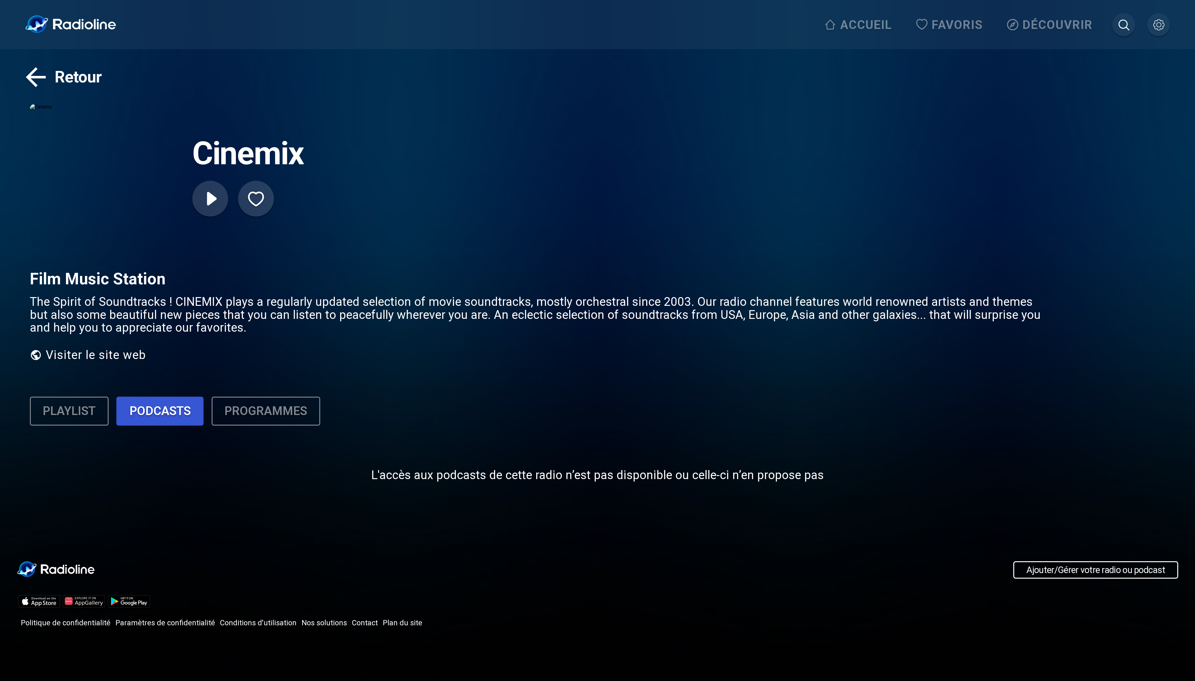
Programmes (265, 411)
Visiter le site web (96, 355)
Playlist (69, 411)
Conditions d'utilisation (258, 622)
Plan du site (402, 622)
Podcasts (160, 411)
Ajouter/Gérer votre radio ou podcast (1095, 570)
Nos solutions (324, 622)
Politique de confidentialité (65, 622)
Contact (365, 622)
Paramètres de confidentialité (165, 622)
